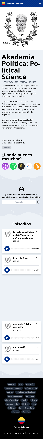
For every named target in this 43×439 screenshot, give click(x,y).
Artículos (26, 433)
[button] (40, 3)
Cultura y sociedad (15, 396)
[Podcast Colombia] (21, 420)
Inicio (6, 433)
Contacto (35, 433)
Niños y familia (31, 388)
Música (10, 392)
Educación (30, 384)
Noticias (25, 404)
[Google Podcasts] (29, 166)
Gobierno (6, 147)
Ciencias (16, 412)
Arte (20, 384)
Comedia (11, 384)
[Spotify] (13, 166)
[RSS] (37, 166)
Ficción (24, 400)
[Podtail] (21, 166)
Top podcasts (15, 433)
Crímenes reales (12, 404)
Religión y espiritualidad (26, 392)
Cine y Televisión (11, 400)
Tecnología (30, 396)
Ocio (34, 404)
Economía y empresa (13, 388)
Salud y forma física (26, 408)
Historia (34, 400)
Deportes (26, 412)
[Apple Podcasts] (5, 166)
